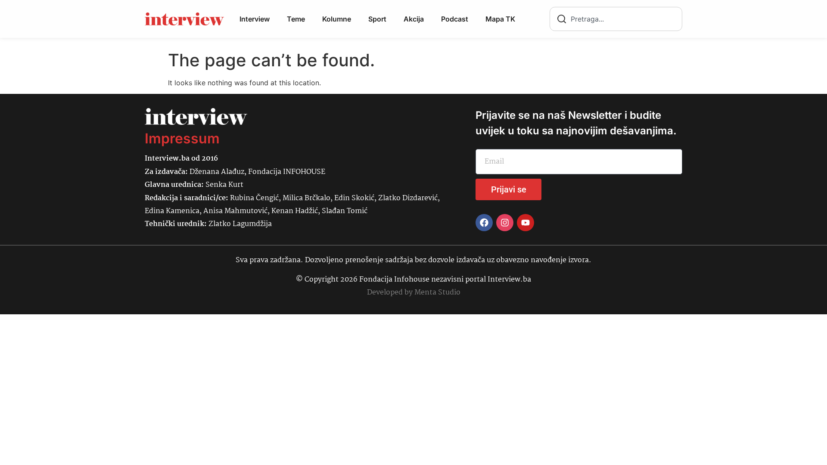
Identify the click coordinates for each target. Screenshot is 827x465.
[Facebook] (484, 222)
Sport (377, 19)
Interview (254, 19)
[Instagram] (504, 222)
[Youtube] (525, 222)
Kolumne (336, 19)
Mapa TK (500, 19)
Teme (296, 19)
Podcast (454, 19)
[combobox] (616, 19)
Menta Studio (437, 292)
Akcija (414, 19)
